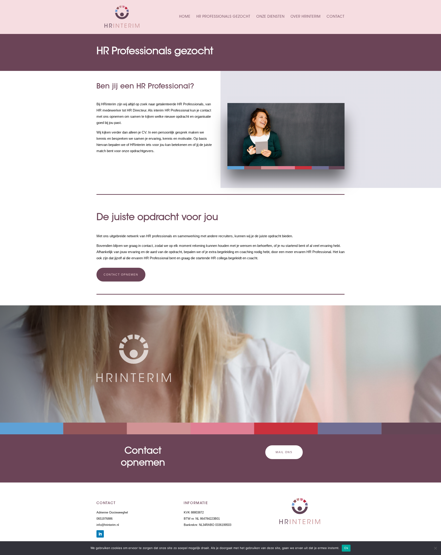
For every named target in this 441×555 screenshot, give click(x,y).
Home (184, 17)
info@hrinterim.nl (107, 525)
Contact (336, 17)
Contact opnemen (121, 274)
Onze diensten (270, 17)
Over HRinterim (306, 17)
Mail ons (284, 452)
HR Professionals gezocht (223, 17)
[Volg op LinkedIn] (100, 534)
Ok (346, 548)
